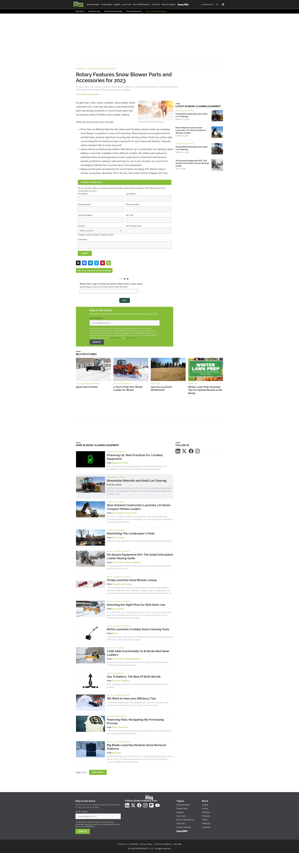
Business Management (117, 716)
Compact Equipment (116, 502)
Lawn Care (155, 383)
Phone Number (132, 204)
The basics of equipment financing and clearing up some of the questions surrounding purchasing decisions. (139, 732)
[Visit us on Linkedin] (178, 451)
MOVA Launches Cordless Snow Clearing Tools (138, 629)
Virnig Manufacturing (122, 584)
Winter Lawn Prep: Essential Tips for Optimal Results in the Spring (205, 390)
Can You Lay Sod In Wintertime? (161, 388)
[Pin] (102, 263)
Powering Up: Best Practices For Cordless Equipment (135, 456)
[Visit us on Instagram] (197, 451)
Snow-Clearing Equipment (102, 69)
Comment (82, 240)
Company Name (85, 215)
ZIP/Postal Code (133, 226)
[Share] (84, 263)
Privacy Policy (131, 338)
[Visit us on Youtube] (157, 805)
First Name (83, 194)
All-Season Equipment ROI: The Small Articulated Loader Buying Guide (192, 163)
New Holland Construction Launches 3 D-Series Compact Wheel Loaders (191, 130)
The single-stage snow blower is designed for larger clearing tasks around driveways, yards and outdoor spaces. (140, 638)
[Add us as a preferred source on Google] (108, 263)
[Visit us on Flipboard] (151, 805)
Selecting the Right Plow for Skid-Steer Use (136, 604)
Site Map (177, 844)
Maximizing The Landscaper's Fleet (130, 533)
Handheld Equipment (116, 452)
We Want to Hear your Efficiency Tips (131, 698)
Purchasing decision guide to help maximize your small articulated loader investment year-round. (139, 567)
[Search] (217, 4)
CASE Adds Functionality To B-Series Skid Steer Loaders (138, 652)
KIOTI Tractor (118, 537)
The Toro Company (121, 681)
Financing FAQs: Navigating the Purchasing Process (135, 721)
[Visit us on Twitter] (184, 451)
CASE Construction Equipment (126, 562)
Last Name (131, 194)
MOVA (114, 633)
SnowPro (81, 69)
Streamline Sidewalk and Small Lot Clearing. (191, 115)
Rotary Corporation (90, 94)
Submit (85, 253)
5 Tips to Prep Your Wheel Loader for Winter (127, 388)
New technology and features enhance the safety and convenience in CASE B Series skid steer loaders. (138, 663)
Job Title (130, 215)
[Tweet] (96, 263)
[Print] (78, 263)
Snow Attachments (122, 383)
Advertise (134, 844)
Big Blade (116, 753)
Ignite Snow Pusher (87, 387)
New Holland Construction (124, 513)
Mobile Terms (115, 338)
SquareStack (118, 609)
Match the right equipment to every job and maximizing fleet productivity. (139, 541)
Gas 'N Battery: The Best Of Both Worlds (133, 676)
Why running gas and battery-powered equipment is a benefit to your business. (138, 685)
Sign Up (97, 342)
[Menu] (223, 4)
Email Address (85, 204)
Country (82, 226)
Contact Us (122, 844)
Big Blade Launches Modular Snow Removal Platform (136, 746)
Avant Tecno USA (120, 727)
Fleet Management (115, 673)
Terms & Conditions (163, 844)
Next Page (97, 772)
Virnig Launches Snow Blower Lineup (132, 580)
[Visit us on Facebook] (191, 451)
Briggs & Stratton (120, 463)
